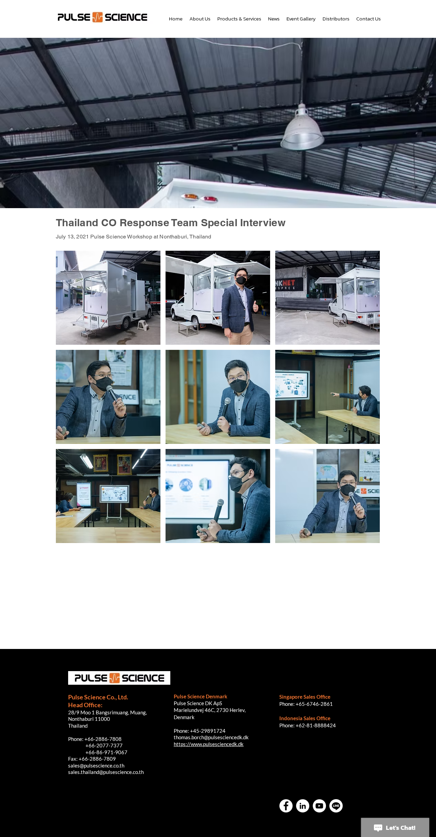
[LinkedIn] (302, 805)
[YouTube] (319, 805)
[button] (108, 298)
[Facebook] (286, 805)
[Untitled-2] (336, 805)
